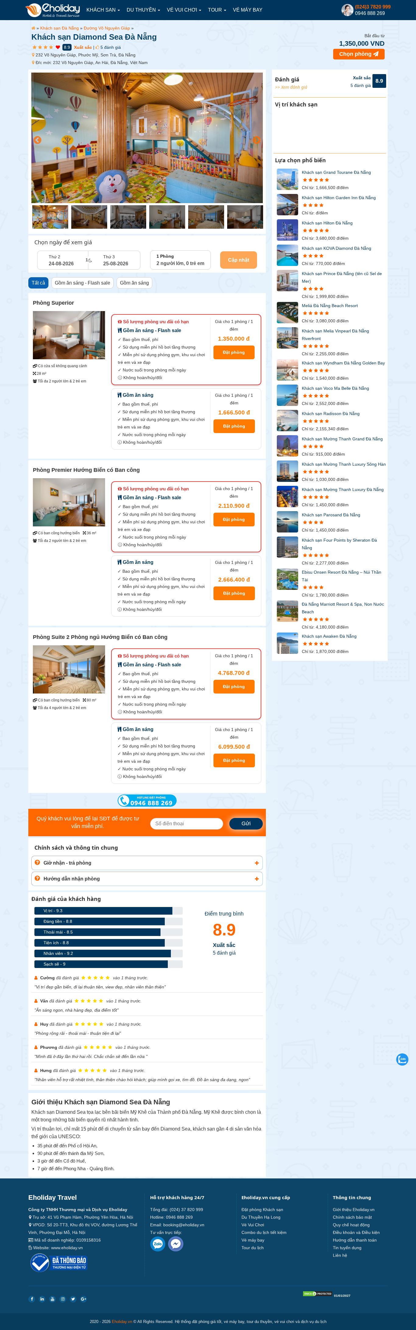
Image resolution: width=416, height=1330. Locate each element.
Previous (36, 139)
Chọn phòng (356, 54)
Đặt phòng (234, 352)
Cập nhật (238, 260)
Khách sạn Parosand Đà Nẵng (331, 514)
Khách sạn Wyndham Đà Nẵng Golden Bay (343, 362)
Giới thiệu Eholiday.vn (354, 1209)
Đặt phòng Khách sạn (262, 1209)
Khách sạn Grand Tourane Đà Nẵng (336, 172)
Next (255, 139)
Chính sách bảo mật (352, 1217)
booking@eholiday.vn (183, 1224)
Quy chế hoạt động (351, 1224)
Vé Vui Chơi (182, 10)
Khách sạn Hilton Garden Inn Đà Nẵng (339, 197)
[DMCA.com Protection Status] (317, 1295)
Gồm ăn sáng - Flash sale (82, 282)
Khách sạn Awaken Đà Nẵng (329, 636)
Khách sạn (101, 10)
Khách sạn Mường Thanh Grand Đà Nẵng (342, 438)
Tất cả (38, 282)
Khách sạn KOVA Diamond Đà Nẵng (336, 248)
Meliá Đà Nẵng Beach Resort (330, 305)
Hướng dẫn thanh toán (355, 1240)
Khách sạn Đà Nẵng (59, 28)
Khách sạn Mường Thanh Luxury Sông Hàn (344, 464)
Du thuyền (142, 10)
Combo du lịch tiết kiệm (264, 1232)
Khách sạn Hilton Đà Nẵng (327, 222)
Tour (215, 10)
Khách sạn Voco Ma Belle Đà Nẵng (335, 388)
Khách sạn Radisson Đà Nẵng (331, 413)
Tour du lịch (252, 1247)
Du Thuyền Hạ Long (260, 1217)
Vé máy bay (248, 10)
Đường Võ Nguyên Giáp (107, 28)
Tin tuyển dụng (347, 1247)
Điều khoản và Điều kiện (356, 1232)
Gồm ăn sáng (134, 282)
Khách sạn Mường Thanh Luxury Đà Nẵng (343, 489)
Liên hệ (340, 1255)
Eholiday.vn (122, 1321)
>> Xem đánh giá (291, 87)
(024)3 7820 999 (373, 6)
